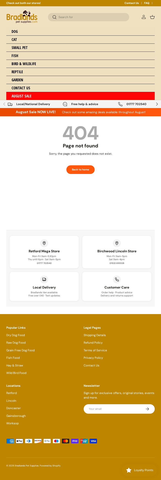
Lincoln (11, 401)
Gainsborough (16, 416)
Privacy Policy (93, 358)
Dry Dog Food (15, 335)
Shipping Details (95, 335)
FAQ (146, 3)
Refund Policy (93, 343)
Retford (11, 393)
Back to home (80, 169)
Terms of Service (95, 350)
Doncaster (13, 408)
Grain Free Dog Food (20, 350)
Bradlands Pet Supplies (27, 465)
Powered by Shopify (50, 465)
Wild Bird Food (16, 373)
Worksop (12, 423)
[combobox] (88, 17)
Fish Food (13, 358)
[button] (152, 17)
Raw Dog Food (16, 343)
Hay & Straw (14, 365)
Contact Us (131, 3)
